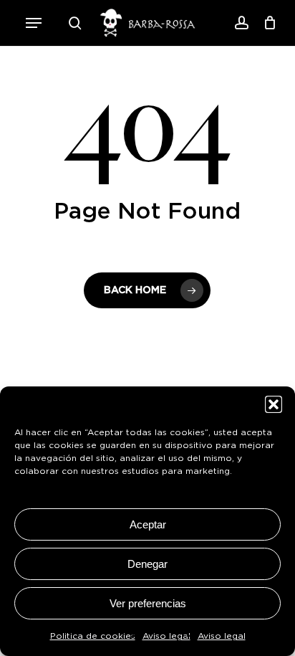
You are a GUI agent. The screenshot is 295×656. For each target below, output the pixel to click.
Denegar (147, 564)
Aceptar (148, 524)
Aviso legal (166, 636)
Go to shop (235, 329)
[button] (33, 23)
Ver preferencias (148, 603)
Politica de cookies (92, 636)
